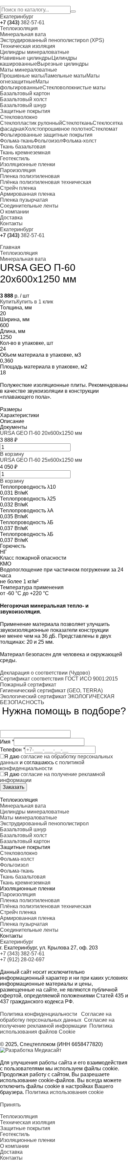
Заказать (13, 787)
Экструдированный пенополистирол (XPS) (52, 40)
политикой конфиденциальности (42, 765)
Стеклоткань (77, 123)
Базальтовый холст (23, 99)
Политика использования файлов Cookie (56, 1029)
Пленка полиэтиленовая (30, 176)
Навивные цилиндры (26, 58)
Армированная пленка (27, 194)
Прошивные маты (22, 75)
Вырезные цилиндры (63, 64)
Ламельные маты (65, 75)
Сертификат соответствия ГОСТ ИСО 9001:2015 (59, 678)
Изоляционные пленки (27, 164)
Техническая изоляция (27, 46)
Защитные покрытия (25, 111)
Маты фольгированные (24, 84)
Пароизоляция (18, 170)
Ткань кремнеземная (25, 152)
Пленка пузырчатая (24, 200)
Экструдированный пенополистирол (44, 823)
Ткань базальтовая (23, 146)
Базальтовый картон (25, 93)
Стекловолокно (18, 117)
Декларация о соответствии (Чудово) (45, 673)
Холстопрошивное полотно (58, 129)
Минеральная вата (23, 34)
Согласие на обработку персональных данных (56, 1017)
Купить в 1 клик (34, 301)
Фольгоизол (48, 141)
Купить (8, 301)
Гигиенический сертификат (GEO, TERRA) (51, 690)
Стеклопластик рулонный (31, 123)
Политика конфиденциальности (38, 1014)
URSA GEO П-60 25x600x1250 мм (41, 460)
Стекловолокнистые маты (74, 87)
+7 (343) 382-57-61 (22, 953)
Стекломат (104, 129)
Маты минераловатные (28, 70)
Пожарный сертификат (28, 684)
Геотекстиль (15, 158)
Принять (10, 1104)
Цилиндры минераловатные (34, 52)
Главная (10, 247)
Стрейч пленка (18, 188)
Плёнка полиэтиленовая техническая (45, 182)
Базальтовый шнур (23, 105)
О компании (14, 211)
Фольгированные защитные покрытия (46, 135)
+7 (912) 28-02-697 (22, 959)
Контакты (11, 223)
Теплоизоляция (19, 28)
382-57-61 (22, 22)
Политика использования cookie (64, 1092)
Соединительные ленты (29, 206)
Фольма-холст (79, 141)
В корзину (12, 454)
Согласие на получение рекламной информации (57, 1023)
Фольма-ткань (17, 141)
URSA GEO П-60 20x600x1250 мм (41, 433)
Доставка (11, 217)
